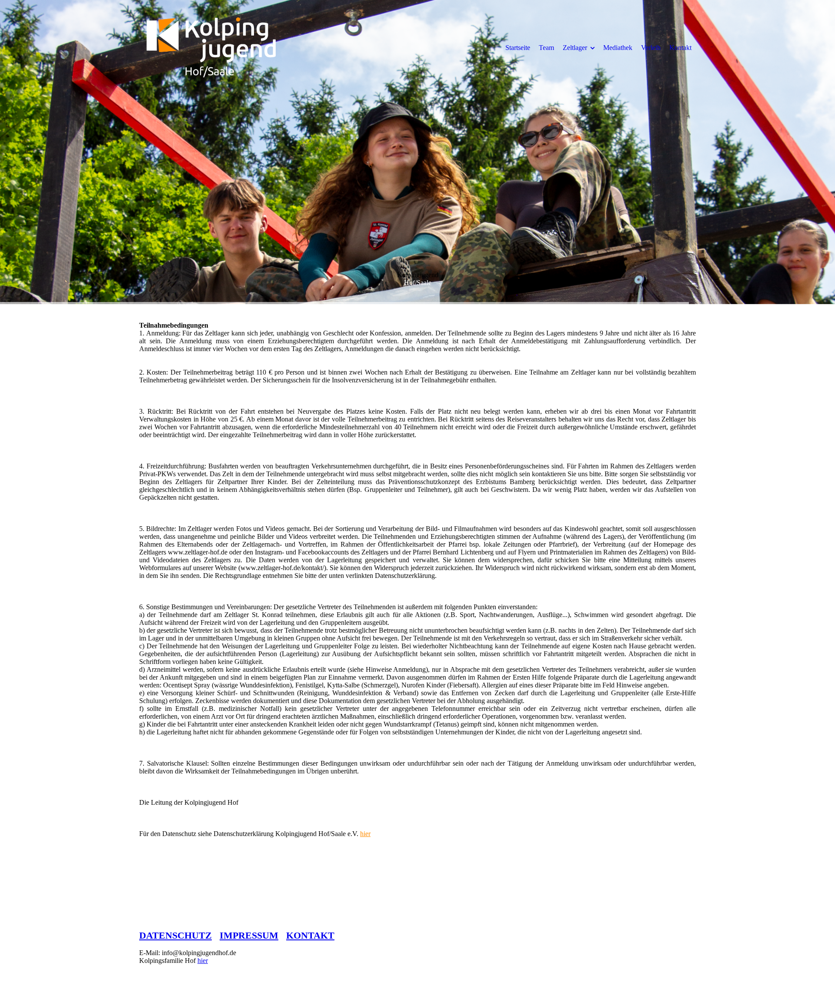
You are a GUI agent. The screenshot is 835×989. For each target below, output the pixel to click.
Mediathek (617, 47)
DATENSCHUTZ (175, 935)
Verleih (651, 47)
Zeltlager (575, 47)
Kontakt (680, 47)
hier (365, 833)
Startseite (517, 47)
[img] (211, 47)
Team (546, 47)
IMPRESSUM (249, 935)
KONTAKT (310, 935)
